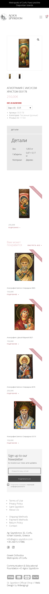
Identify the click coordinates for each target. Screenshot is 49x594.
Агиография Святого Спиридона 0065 (21, 288)
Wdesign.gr (23, 585)
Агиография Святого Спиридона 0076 (21, 387)
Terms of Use (16, 500)
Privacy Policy (16, 503)
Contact (13, 525)
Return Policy (16, 522)
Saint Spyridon (16, 506)
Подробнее (13, 227)
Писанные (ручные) (29, 115)
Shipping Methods (18, 516)
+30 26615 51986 (16, 541)
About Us (14, 509)
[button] (40, 17)
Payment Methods (18, 519)
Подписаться (24, 479)
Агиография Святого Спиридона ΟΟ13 (21, 436)
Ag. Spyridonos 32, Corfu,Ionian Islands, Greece (19, 534)
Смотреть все (33, 245)
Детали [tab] (15, 130)
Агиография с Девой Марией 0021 (20, 337)
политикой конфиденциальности (22, 485)
